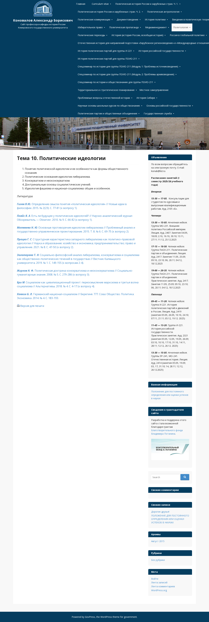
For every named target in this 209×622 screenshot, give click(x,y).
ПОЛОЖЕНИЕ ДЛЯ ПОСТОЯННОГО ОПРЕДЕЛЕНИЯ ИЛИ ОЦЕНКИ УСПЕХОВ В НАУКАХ (170, 519)
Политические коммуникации (94, 19)
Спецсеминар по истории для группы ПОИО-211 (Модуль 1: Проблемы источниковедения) (128, 66)
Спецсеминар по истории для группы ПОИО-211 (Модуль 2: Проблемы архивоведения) (126, 74)
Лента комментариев (163, 586)
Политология (180, 27)
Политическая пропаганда (124, 27)
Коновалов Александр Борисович (43, 20)
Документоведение (127, 19)
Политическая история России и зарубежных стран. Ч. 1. (146, 3)
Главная (80, 3)
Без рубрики (158, 559)
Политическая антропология (163, 11)
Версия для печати (32, 306)
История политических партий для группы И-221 (105, 50)
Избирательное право (90, 27)
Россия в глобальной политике (187, 35)
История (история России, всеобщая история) (137, 35)
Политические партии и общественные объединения (107, 113)
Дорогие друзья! (160, 511)
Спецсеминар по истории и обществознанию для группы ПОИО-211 (115, 82)
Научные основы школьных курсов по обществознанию (109, 105)
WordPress (106, 616)
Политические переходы (91, 35)
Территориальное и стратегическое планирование (106, 90)
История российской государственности (161, 50)
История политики (155, 19)
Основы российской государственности (168, 105)
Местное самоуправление (154, 90)
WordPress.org (159, 590)
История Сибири (146, 97)
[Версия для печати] (18, 306)
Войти (154, 578)
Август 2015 (157, 541)
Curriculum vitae (100, 3)
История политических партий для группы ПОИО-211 (107, 58)
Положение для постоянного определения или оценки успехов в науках (169, 395)
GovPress (90, 616)
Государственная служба (158, 113)
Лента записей (159, 582)
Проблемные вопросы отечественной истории (104, 97)
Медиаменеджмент (156, 27)
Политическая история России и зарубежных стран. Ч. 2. (109, 11)
